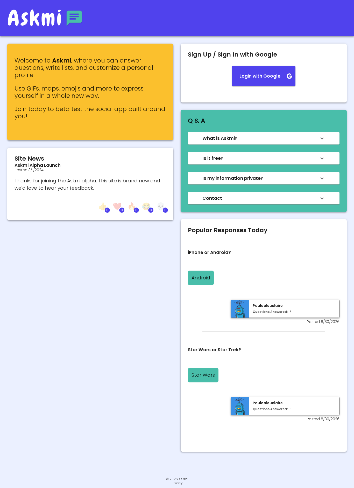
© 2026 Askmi (177, 479)
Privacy (177, 483)
